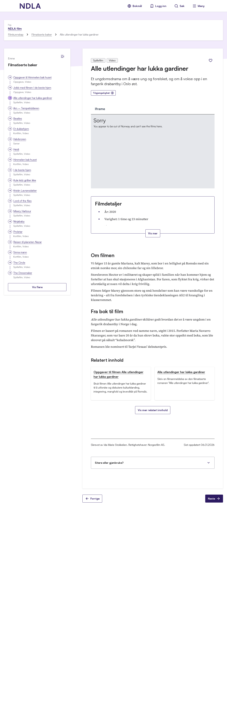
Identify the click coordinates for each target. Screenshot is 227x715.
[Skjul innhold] (62, 56)
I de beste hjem (22, 170)
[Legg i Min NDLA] (211, 60)
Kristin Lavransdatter (25, 190)
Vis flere (37, 287)
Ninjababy (19, 221)
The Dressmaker (22, 273)
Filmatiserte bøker (41, 34)
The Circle (19, 262)
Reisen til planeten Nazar (27, 242)
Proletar (17, 231)
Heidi (16, 149)
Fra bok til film (107, 311)
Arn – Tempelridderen (26, 108)
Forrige (95, 498)
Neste (211, 498)
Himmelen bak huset (25, 159)
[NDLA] (30, 6)
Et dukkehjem (21, 128)
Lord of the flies (22, 200)
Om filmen (102, 255)
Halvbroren (19, 139)
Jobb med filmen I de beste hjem (32, 87)
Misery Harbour (22, 211)
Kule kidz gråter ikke (24, 180)
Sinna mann (20, 252)
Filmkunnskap (15, 34)
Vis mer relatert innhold (153, 410)
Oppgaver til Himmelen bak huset (32, 77)
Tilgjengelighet (101, 92)
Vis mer (153, 233)
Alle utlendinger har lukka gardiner (32, 98)
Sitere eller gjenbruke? (109, 462)
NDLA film (15, 28)
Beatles (17, 118)
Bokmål (137, 6)
